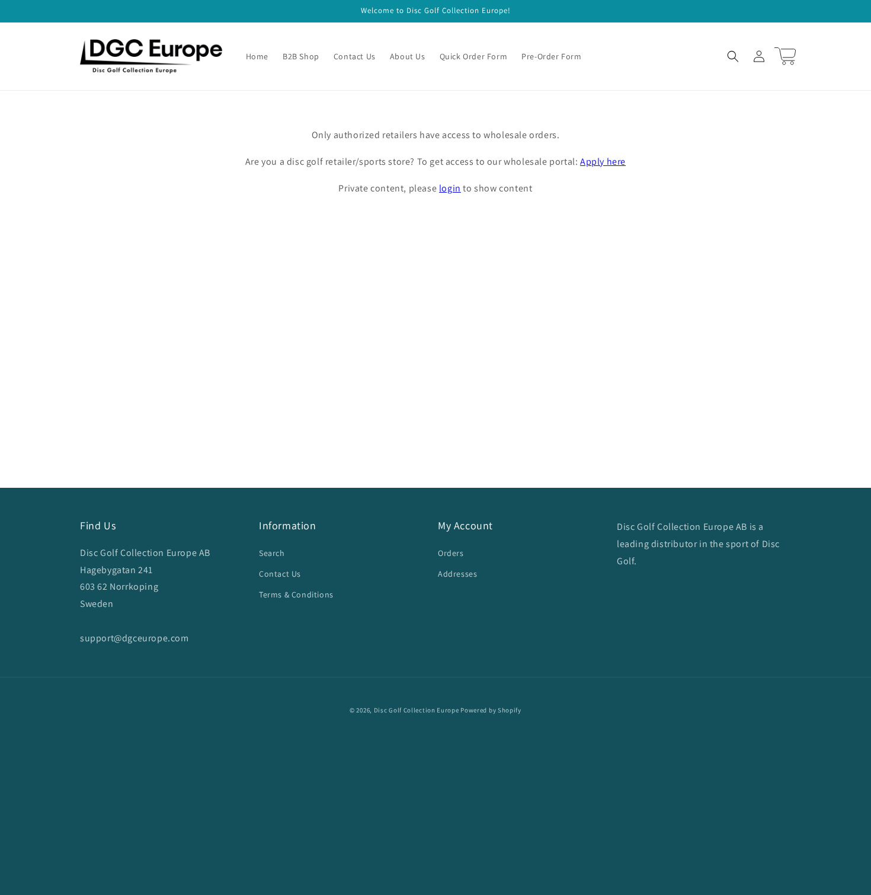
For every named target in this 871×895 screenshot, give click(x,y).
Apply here (603, 161)
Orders (451, 553)
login (450, 188)
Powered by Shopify (490, 710)
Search (272, 553)
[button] (733, 56)
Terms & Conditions (296, 594)
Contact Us (280, 573)
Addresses (457, 573)
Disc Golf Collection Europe (416, 710)
